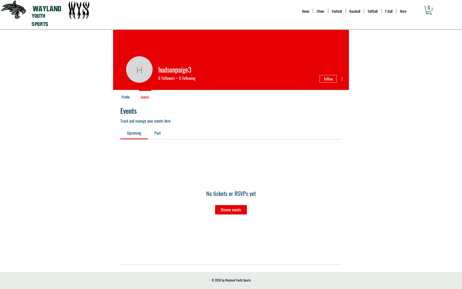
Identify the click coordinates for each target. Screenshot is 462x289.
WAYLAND (46, 9)
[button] (429, 10)
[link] (134, 133)
